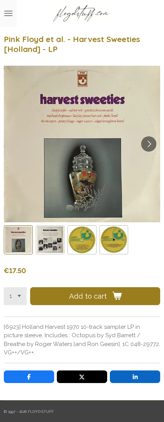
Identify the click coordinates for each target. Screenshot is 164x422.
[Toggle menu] (8, 13)
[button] (18, 239)
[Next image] (148, 144)
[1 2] (15, 296)
